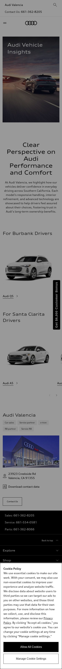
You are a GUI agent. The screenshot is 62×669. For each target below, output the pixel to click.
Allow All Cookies (31, 646)
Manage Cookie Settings (31, 658)
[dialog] (31, 616)
